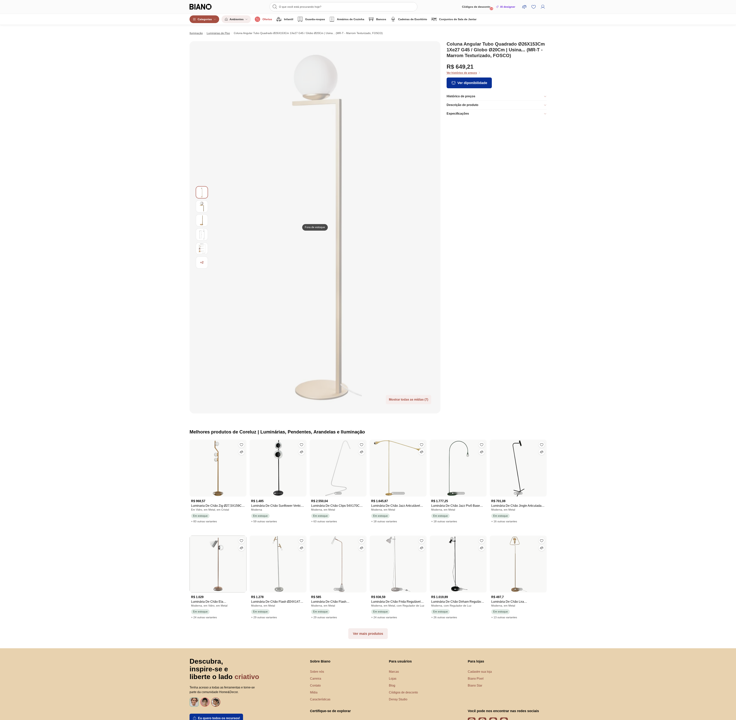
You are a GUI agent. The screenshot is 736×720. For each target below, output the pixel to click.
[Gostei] (241, 445)
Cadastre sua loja (480, 671)
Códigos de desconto (477, 7)
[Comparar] (241, 452)
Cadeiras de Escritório (412, 19)
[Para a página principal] (208, 6)
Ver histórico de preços (462, 72)
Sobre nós (317, 671)
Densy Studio (398, 699)
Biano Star (475, 685)
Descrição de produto (462, 105)
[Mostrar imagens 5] (202, 248)
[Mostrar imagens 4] (202, 234)
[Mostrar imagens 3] (202, 220)
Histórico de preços (461, 96)
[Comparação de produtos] (524, 7)
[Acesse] (543, 7)
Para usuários (400, 661)
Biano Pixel (476, 678)
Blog (392, 685)
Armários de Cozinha (350, 19)
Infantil (288, 19)
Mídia (313, 692)
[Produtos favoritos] (533, 7)
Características (320, 699)
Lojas (392, 678)
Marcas (394, 671)
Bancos (381, 19)
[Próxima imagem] (243, 467)
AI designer (507, 6)
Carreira (315, 678)
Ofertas (267, 19)
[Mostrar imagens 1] (202, 192)
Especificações (458, 113)
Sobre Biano (320, 661)
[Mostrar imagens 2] (202, 206)
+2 (202, 262)
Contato (315, 685)
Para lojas (476, 661)
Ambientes (237, 19)
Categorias (205, 19)
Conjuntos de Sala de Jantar (457, 19)
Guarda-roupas (315, 19)
